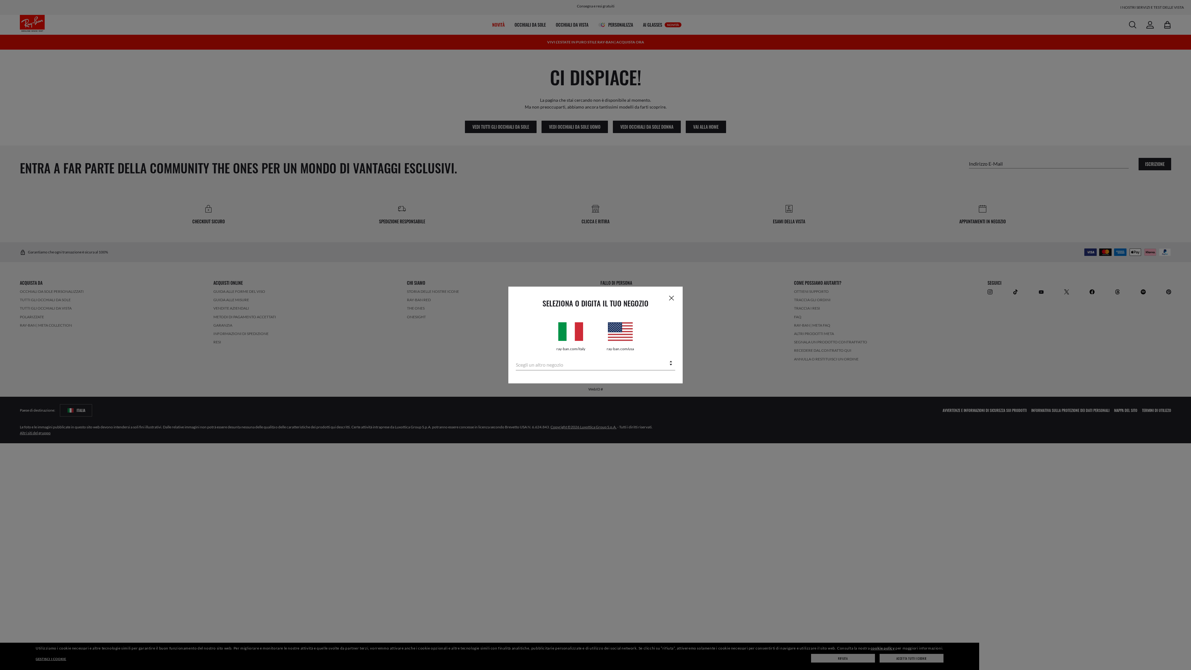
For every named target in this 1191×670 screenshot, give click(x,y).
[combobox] (595, 363)
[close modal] (671, 298)
